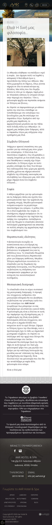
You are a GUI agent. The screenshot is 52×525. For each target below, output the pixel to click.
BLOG (10, 22)
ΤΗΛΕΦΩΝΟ (16, 472)
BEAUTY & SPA (10, 499)
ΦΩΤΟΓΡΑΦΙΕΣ (21, 499)
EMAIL (31, 472)
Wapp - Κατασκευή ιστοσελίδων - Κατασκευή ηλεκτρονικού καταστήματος (44, 514)
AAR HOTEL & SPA (26, 457)
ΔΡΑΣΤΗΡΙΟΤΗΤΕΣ (9, 502)
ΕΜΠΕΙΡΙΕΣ (34, 495)
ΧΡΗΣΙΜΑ (23, 502)
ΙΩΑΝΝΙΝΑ (34, 499)
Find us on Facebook (14, 450)
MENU (5, 5)
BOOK (44, 5)
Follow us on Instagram (20, 450)
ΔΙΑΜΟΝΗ (22, 495)
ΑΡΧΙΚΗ (12, 495)
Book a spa (43, 14)
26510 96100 (18, 476)
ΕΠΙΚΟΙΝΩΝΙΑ (21, 506)
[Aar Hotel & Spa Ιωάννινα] (14, 5)
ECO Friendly (10, 506)
